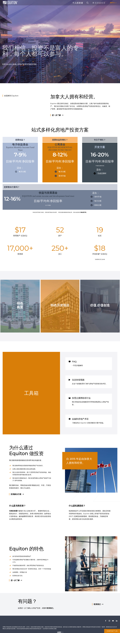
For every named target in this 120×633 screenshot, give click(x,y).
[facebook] (105, 620)
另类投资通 (13, 511)
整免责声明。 (84, 212)
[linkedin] (116, 620)
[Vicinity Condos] (60, 306)
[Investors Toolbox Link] (31, 393)
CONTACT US (112, 631)
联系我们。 (51, 608)
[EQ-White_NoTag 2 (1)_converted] (10, 2)
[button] (87, 2)
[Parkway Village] (20, 306)
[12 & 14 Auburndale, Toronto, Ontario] (100, 306)
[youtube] (113, 620)
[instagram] (109, 620)
